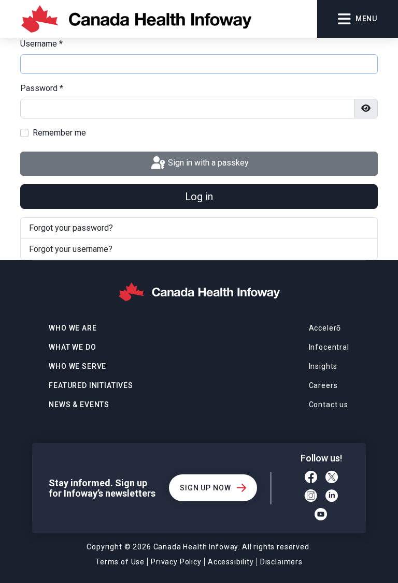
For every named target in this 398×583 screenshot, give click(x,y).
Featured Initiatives (91, 385)
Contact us (328, 404)
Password (41, 88)
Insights (323, 366)
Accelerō (325, 328)
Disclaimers (281, 562)
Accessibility (231, 562)
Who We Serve (77, 366)
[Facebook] (311, 478)
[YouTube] (321, 515)
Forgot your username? (70, 249)
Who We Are (72, 328)
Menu (366, 18)
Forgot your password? (71, 228)
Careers (323, 385)
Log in (199, 196)
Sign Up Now (205, 488)
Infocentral (329, 347)
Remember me (59, 133)
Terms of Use (120, 562)
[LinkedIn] (331, 497)
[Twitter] (331, 478)
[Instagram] (311, 497)
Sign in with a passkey (207, 163)
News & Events (79, 404)
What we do (72, 347)
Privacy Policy (176, 562)
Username (41, 44)
